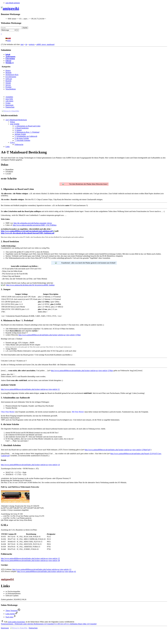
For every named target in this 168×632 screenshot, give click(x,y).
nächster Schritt (20, 134)
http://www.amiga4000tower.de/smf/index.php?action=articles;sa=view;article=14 (30, 465)
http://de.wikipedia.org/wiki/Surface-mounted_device (33, 223)
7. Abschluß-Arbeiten (22, 140)
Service (8, 85)
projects (32, 44)
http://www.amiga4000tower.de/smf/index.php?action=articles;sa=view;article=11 (30, 389)
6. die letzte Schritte (22, 138)
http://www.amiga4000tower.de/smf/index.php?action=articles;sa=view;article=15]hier (50, 335)
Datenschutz (9, 107)
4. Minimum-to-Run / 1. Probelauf (27, 132)
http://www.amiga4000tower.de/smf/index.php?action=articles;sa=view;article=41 (46, 571)
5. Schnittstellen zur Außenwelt (26, 136)
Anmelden (9, 97)
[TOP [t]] (2, 622)
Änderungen (10, 57)
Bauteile (8, 81)
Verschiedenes (10, 89)
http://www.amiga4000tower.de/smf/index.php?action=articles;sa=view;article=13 (41, 569)
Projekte (8, 87)
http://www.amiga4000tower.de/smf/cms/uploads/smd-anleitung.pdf (27, 231)
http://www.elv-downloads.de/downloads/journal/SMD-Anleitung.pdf (27, 233)
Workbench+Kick (11, 75)
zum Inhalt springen (12, 3)
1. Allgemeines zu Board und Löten (27, 126)
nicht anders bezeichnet (16, 622)
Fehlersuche (19, 144)
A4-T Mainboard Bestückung (16, 120)
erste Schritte (14, 124)
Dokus (12, 122)
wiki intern (9, 101)
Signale (8, 83)
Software (8, 79)
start (22, 44)
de (26, 44)
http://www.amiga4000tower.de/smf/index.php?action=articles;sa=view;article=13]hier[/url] (117, 450)
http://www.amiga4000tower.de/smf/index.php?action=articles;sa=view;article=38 (30, 560)
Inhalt (7, 54)
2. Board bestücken (22, 128)
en (8, 41)
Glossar (8, 61)
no (10, 41)
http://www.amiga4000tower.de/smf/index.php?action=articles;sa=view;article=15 (30, 558)
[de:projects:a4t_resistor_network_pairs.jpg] (15, 502)
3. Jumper (18, 130)
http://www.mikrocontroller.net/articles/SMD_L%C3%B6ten (34, 225)
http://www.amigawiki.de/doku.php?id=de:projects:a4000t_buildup (30, 285)
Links (7, 147)
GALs (12, 142)
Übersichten (10, 59)
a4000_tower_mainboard (45, 44)
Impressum (9, 105)
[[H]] (10, 8)
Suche (25, 28)
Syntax (8, 103)
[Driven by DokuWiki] (10, 111)
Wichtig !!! (9, 63)
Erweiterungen (10, 77)
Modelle (8, 73)
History (8, 70)
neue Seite (9, 99)
